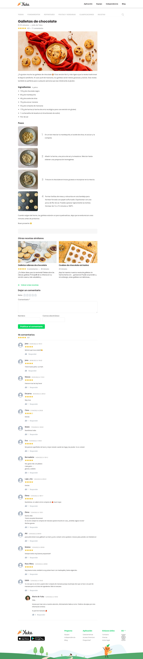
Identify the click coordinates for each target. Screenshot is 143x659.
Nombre (21, 316)
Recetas (101, 14)
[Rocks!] (35, 295)
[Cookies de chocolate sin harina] (78, 252)
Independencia (112, 4)
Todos (21, 14)
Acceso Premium (89, 637)
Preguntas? (87, 640)
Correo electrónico (51, 316)
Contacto (105, 634)
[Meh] (30, 295)
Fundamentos (33, 14)
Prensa (104, 637)
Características (88, 634)
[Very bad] (24, 295)
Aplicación (88, 4)
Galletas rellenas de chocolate (32, 265)
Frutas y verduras (67, 14)
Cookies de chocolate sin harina (74, 265)
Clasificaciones (86, 14)
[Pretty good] (32, 295)
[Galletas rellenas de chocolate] (37, 252)
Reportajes (49, 14)
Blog (123, 4)
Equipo (99, 4)
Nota (20, 295)
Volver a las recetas (30, 285)
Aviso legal (106, 640)
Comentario (24, 299)
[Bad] (27, 295)
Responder (33, 354)
